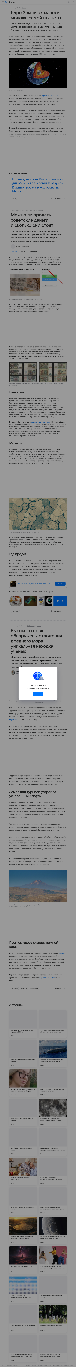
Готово (38, 694)
